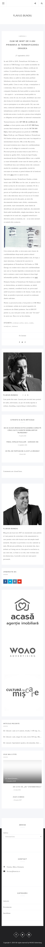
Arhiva (5, 833)
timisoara (15, 326)
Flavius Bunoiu (10, 395)
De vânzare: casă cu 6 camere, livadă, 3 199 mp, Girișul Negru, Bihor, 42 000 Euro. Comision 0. (22, 731)
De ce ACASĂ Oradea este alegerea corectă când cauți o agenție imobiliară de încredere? (22, 430)
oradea (31, 323)
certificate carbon (18, 323)
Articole (22, 36)
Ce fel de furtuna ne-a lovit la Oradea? (22, 451)
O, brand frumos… (12, 778)
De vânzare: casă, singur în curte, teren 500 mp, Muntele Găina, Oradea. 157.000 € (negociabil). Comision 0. (22, 737)
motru (26, 323)
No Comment (22, 335)
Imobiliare (6, 913)
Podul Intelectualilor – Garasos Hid (23, 442)
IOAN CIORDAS (18, 797)
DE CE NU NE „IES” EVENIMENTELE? (27, 787)
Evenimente (7, 907)
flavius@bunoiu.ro (13, 871)
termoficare (7, 326)
